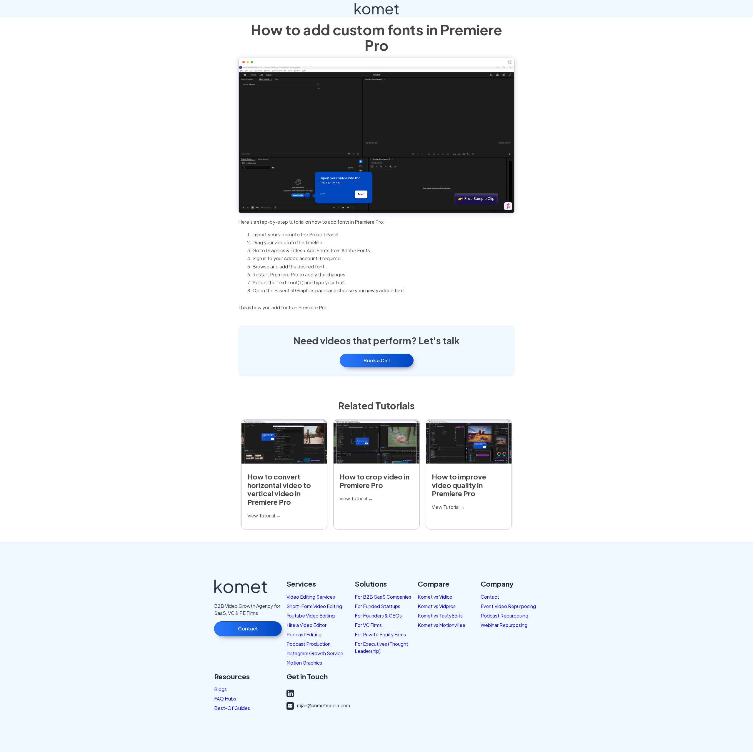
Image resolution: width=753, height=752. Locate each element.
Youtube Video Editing (310, 615)
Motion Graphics (304, 663)
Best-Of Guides (232, 708)
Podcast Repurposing (504, 615)
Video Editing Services (310, 597)
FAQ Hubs (225, 698)
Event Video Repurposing (508, 606)
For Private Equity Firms (380, 634)
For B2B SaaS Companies (383, 597)
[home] (376, 8)
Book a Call (377, 360)
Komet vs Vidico (435, 597)
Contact (248, 628)
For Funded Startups (377, 606)
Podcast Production (308, 644)
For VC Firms (368, 625)
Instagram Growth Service (314, 653)
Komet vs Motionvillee (441, 625)
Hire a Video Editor (306, 625)
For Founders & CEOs (378, 615)
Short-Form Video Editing (314, 606)
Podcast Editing (303, 634)
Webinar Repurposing (504, 625)
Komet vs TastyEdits (440, 615)
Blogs (220, 689)
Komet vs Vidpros (437, 606)
